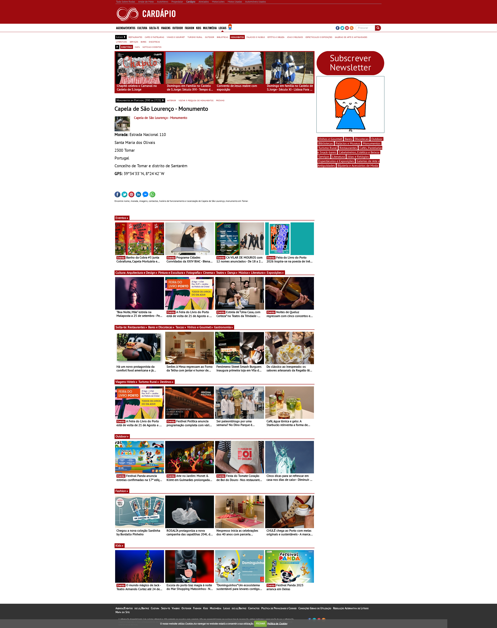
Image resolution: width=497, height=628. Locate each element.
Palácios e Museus (348, 143)
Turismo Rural (147, 382)
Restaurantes (136, 327)
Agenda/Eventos (125, 28)
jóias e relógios (295, 37)
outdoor (209, 37)
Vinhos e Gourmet (199, 327)
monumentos (237, 37)
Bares (348, 139)
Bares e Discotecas (160, 327)
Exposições (274, 272)
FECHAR (260, 623)
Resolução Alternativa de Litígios (350, 608)
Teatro (220, 272)
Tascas (180, 327)
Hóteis (131, 382)
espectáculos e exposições (319, 37)
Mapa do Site (122, 612)
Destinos (165, 382)
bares (143, 41)
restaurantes (135, 37)
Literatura (257, 272)
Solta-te (165, 608)
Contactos (253, 608)
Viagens (176, 608)
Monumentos (372, 143)
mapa (137, 47)
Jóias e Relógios (358, 157)
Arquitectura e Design (141, 272)
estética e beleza (276, 37)
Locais (226, 608)
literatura (121, 41)
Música (243, 272)
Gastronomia (222, 327)
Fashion (189, 28)
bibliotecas (222, 37)
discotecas (154, 41)
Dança (231, 272)
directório (126, 47)
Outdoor (177, 28)
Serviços (323, 157)
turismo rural (195, 37)
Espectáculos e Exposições (336, 161)
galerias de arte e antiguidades (351, 37)
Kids (198, 28)
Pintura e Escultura (170, 272)
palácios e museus (256, 37)
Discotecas (362, 139)
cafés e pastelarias (154, 37)
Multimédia (215, 608)
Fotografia (193, 272)
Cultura (155, 608)
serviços (134, 41)
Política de (277, 623)
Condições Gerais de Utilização (314, 608)
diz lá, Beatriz (142, 608)
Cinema (208, 272)
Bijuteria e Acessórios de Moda (358, 165)
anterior (171, 100)
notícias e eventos (151, 47)
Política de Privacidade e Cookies (278, 608)
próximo (220, 100)
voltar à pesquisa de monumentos (196, 100)
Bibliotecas (325, 143)
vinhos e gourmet (176, 37)
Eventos (121, 218)
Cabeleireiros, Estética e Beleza (359, 152)
